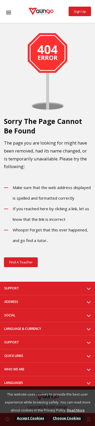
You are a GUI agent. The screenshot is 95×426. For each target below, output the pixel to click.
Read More (76, 410)
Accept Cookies (30, 418)
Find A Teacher (21, 262)
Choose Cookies (67, 418)
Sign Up (80, 11)
